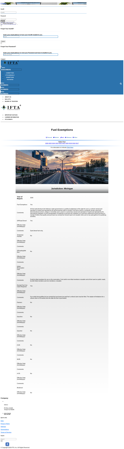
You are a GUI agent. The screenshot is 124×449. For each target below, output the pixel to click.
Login (2, 21)
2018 (73, 143)
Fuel (62, 137)
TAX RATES (10, 79)
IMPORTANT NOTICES (11, 115)
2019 (70, 143)
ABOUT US (8, 97)
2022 (60, 143)
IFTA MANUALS (10, 75)
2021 (63, 143)
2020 (67, 143)
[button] (7, 22)
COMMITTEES (10, 73)
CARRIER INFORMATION (12, 117)
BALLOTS (8, 99)
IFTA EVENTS (8, 119)
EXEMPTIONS (10, 77)
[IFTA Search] (2, 441)
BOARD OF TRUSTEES (11, 101)
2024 (53, 143)
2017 (77, 143)
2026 (46, 143)
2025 (50, 143)
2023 (56, 143)
